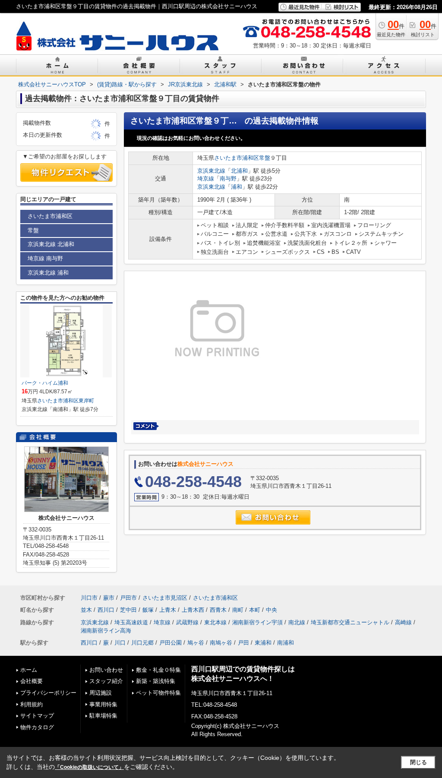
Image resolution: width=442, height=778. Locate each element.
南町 (237, 610)
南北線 (296, 622)
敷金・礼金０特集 (158, 670)
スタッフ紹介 (106, 681)
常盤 (264, 158)
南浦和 (285, 642)
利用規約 (31, 704)
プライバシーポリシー (48, 692)
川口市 (89, 598)
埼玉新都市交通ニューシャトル (350, 622)
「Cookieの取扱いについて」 (89, 767)
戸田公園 (170, 642)
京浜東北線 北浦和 (51, 244)
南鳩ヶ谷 (221, 642)
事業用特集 (103, 704)
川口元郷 (142, 642)
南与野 (228, 178)
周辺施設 (100, 692)
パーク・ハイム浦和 (45, 383)
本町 (254, 610)
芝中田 (128, 610)
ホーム (28, 670)
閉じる (418, 762)
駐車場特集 (103, 715)
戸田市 (128, 598)
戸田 (243, 642)
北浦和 (239, 171)
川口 (120, 642)
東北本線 (215, 622)
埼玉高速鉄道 (131, 622)
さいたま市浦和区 (236, 158)
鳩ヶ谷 (195, 642)
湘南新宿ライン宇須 (257, 622)
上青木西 (193, 610)
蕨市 (108, 598)
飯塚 (148, 610)
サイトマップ (37, 715)
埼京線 (205, 178)
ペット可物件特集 (158, 692)
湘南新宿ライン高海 (106, 630)
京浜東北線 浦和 (48, 272)
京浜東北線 (211, 171)
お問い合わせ (106, 670)
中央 (271, 610)
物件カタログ (37, 727)
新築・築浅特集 (155, 681)
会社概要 (31, 681)
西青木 (218, 610)
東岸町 (86, 401)
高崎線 (403, 622)
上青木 (167, 610)
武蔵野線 (187, 622)
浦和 (236, 186)
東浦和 (263, 642)
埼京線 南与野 (45, 258)
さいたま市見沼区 (164, 598)
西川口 (106, 610)
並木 (86, 610)
